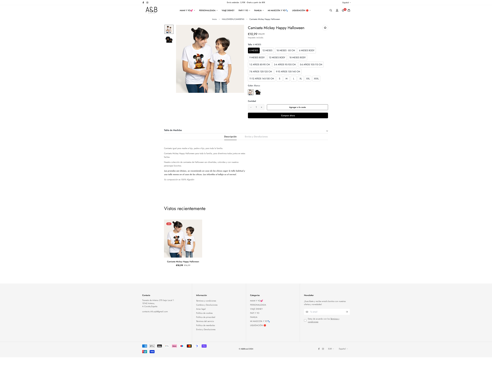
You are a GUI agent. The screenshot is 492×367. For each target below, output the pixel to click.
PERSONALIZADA (207, 10)
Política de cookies (204, 313)
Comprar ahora (288, 115)
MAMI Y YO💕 (186, 10)
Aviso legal (201, 308)
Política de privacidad (205, 317)
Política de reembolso (205, 325)
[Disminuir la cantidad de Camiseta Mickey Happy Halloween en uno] (251, 107)
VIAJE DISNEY (228, 10)
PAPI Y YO (243, 10)
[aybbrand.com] (151, 10)
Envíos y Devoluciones (205, 329)
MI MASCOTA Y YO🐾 (278, 10)
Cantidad (252, 101)
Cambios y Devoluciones (206, 304)
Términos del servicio (205, 321)
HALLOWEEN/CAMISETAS (233, 19)
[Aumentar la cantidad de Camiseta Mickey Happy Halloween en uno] (261, 107)
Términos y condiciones (206, 300)
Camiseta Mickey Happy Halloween (183, 261)
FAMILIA (258, 10)
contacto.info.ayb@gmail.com (155, 311)
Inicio (214, 19)
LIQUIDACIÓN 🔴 (300, 10)
